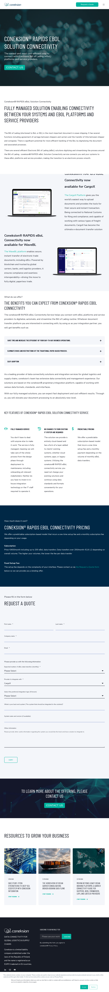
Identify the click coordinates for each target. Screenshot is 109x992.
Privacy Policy (53, 946)
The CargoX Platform (75, 195)
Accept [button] (84, 987)
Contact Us (14, 67)
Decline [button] (93, 987)
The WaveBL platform (15, 251)
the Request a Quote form (87, 567)
